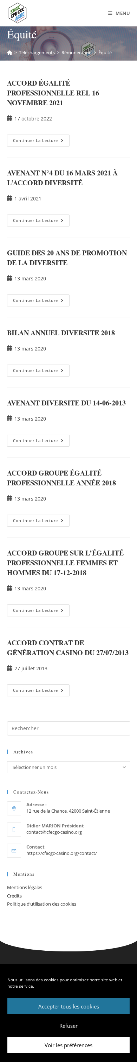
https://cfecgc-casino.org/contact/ (61, 853)
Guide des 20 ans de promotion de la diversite (67, 258)
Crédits (14, 896)
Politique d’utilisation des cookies (41, 904)
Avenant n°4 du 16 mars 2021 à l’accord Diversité (62, 178)
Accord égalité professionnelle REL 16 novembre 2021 (53, 93)
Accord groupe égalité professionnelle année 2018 (61, 478)
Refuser (68, 1025)
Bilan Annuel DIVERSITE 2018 (61, 333)
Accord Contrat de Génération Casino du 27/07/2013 (68, 648)
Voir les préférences (68, 1045)
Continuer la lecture (41, 139)
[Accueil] (9, 52)
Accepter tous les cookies (68, 1006)
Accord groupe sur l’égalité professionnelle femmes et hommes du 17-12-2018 (65, 563)
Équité (105, 52)
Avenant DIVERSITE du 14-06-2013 (66, 403)
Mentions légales (24, 887)
